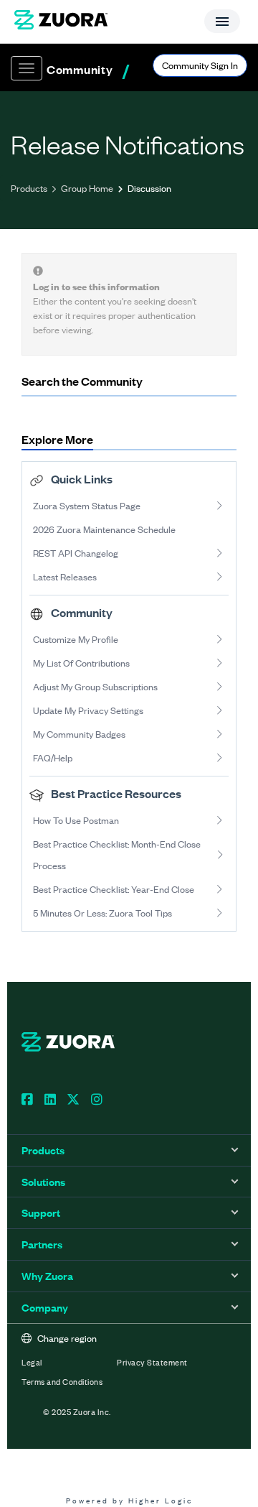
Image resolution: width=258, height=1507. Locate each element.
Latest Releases (65, 576)
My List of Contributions (81, 662)
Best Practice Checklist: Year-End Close (113, 889)
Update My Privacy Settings (88, 710)
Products (29, 188)
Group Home (87, 188)
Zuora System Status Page (86, 505)
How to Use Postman (76, 820)
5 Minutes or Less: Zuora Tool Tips (102, 912)
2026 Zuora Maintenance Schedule (104, 529)
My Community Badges (79, 734)
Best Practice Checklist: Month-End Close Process (117, 854)
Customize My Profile (75, 639)
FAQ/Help (52, 757)
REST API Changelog (75, 553)
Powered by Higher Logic (129, 1500)
